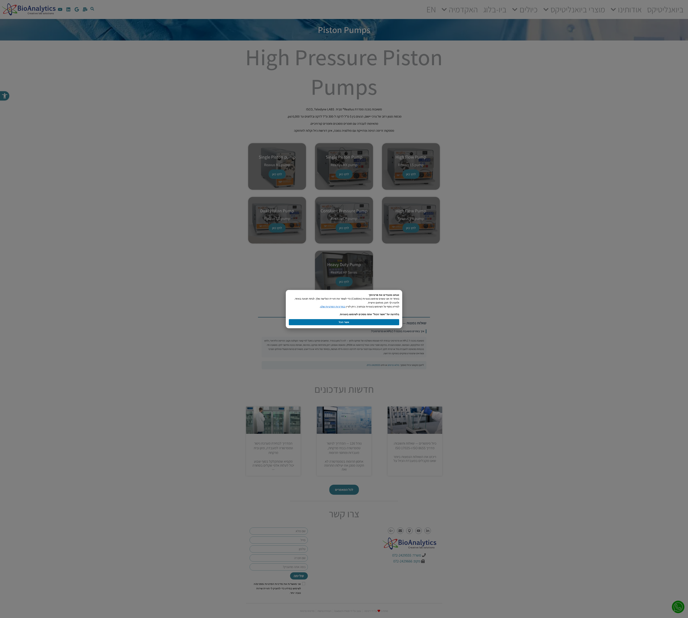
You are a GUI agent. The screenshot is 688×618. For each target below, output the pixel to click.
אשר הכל (344, 322)
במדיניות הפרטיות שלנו (332, 306)
